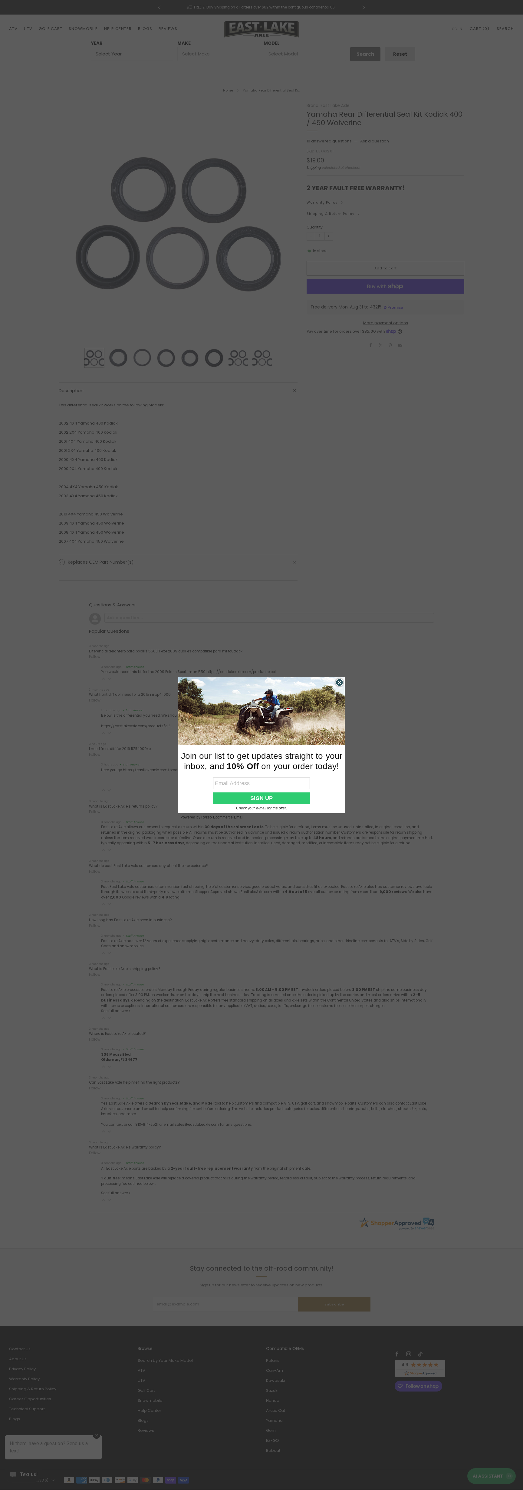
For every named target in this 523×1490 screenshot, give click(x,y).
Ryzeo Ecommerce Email (222, 817)
